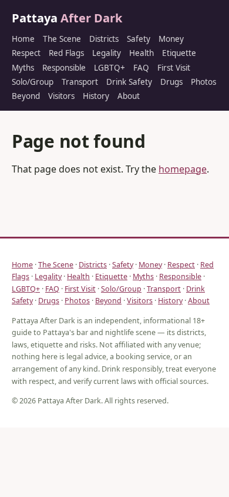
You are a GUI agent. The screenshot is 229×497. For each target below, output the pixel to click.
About (128, 96)
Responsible (64, 67)
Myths (23, 67)
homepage (183, 169)
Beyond (26, 96)
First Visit (173, 67)
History (96, 96)
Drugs (171, 82)
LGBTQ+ (109, 67)
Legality (106, 53)
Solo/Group (32, 82)
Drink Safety (129, 82)
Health (141, 53)
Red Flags (66, 53)
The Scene (62, 39)
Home (23, 39)
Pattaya (67, 18)
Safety (138, 39)
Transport (80, 82)
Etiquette (179, 53)
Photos (203, 82)
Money (171, 39)
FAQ (141, 67)
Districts (104, 39)
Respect (26, 53)
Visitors (61, 96)
